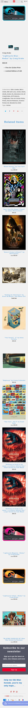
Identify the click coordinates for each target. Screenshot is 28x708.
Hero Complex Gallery (16, 696)
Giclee (8, 105)
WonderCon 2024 (15, 103)
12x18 (19, 92)
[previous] (3, 22)
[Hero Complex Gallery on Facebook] (11, 692)
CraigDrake (6, 98)
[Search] (22, 1)
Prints (4, 100)
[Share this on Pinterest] (13, 111)
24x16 (9, 78)
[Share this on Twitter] (5, 111)
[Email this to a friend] (22, 111)
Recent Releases (12, 100)
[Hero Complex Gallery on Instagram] (17, 692)
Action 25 (10, 94)
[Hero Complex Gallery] (14, 1)
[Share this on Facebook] (9, 111)
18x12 (4, 78)
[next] (24, 22)
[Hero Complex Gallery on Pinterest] (14, 692)
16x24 (23, 92)
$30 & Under (15, 89)
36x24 (15, 78)
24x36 (4, 94)
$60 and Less (11, 92)
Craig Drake (6, 53)
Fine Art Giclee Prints (18, 98)
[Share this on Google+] (18, 111)
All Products (15, 96)
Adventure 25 (18, 94)
